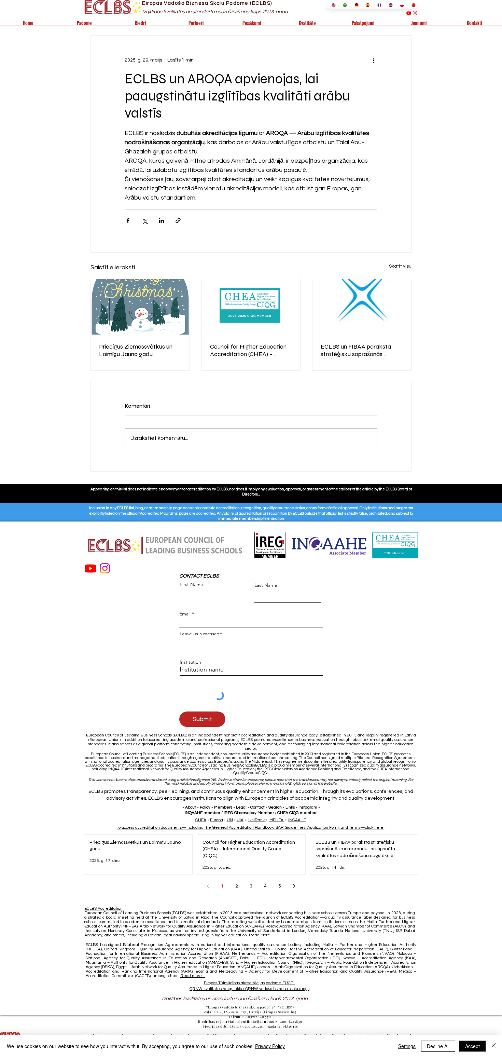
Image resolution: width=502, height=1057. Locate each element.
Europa (216, 820)
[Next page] (294, 886)
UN (230, 820)
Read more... (192, 976)
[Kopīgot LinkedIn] (161, 220)
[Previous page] (208, 886)
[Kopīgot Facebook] (128, 220)
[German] (355, 5)
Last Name (265, 585)
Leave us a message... (203, 633)
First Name (191, 584)
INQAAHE (297, 820)
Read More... (261, 935)
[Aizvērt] (494, 1046)
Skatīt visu (400, 266)
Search (275, 807)
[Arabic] (343, 5)
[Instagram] (415, 13)
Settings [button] (407, 1046)
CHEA (200, 820)
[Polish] (400, 5)
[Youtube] (409, 13)
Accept (472, 1046)
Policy (205, 807)
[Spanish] (366, 5)
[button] (84, 23)
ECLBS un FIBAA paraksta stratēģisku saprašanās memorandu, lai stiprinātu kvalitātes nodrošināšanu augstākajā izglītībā (356, 350)
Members (223, 807)
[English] (332, 5)
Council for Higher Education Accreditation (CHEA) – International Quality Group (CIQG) (248, 350)
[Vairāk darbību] (373, 60)
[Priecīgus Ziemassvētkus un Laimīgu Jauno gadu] (140, 307)
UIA (240, 820)
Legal (241, 807)
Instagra (305, 807)
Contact (257, 807)
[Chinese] (412, 5)
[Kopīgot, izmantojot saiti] (178, 220)
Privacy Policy (270, 1046)
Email (185, 613)
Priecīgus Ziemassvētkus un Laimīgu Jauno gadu (135, 350)
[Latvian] (389, 5)
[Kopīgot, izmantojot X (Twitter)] (144, 220)
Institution (190, 662)
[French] (378, 5)
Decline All (438, 1046)
